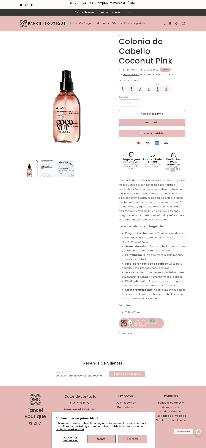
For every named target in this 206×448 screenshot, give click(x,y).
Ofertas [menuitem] (117, 23)
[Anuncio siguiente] (185, 12)
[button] (163, 23)
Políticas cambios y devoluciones (171, 405)
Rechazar (132, 439)
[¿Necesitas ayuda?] (198, 431)
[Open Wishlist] (176, 23)
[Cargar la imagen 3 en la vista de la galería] (65, 168)
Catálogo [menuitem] (85, 23)
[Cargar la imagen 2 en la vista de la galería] (47, 168)
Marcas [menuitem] (101, 23)
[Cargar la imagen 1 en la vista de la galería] (29, 168)
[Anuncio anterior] (21, 12)
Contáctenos (125, 407)
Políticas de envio (170, 411)
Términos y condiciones (170, 420)
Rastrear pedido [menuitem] (134, 23)
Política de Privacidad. (70, 429)
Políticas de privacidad (171, 416)
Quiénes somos (126, 402)
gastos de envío (131, 74)
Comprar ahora (152, 122)
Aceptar (101, 439)
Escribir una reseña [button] (127, 374)
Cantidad (123, 96)
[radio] (122, 88)
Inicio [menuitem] (73, 23)
